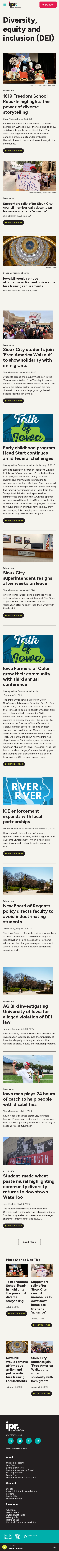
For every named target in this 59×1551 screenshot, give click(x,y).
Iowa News (8, 198)
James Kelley (9, 928)
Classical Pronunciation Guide (21, 1522)
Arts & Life (8, 1171)
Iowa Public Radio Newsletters (21, 1491)
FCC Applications (14, 1472)
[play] (5, 1547)
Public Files (11, 1475)
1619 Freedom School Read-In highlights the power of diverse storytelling (26, 104)
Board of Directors (15, 1467)
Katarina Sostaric (11, 290)
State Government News (16, 273)
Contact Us (11, 1496)
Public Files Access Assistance (21, 1477)
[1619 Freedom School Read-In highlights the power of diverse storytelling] (29, 68)
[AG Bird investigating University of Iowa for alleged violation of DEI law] (28, 981)
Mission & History (15, 1462)
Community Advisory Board (20, 1470)
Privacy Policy (13, 1517)
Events (9, 1488)
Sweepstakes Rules (15, 1514)
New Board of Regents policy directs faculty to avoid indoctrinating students (28, 913)
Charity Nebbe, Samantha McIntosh (20, 465)
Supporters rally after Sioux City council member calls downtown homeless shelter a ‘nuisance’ (28, 207)
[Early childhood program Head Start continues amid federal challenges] (28, 428)
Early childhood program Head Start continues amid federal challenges (29, 453)
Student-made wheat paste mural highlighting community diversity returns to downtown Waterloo (28, 1186)
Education (8, 90)
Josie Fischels (9, 1204)
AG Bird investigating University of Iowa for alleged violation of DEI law (27, 1014)
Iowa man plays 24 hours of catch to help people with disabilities (29, 1099)
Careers (10, 1493)
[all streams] (55, 1547)
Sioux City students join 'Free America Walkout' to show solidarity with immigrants (28, 357)
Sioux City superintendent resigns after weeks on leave (27, 578)
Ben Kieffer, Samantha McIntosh (18, 828)
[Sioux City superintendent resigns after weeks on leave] (28, 548)
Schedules (11, 1509)
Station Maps (12, 1512)
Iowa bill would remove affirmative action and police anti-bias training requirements (29, 282)
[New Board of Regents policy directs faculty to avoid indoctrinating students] (28, 881)
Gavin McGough (10, 119)
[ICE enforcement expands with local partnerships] (28, 791)
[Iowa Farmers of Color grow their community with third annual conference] (28, 649)
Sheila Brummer (10, 216)
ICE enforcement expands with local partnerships (22, 816)
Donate (49, 4)
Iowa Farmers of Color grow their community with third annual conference (26, 676)
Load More (29, 1241)
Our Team (11, 1465)
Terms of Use (12, 1519)
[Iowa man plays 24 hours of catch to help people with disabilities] (28, 1069)
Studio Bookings (14, 1498)
